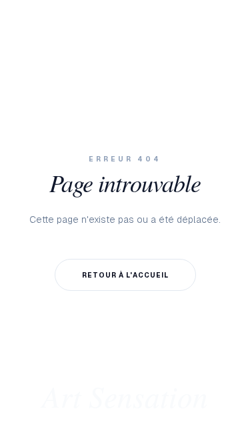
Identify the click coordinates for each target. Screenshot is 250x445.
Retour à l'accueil (125, 275)
